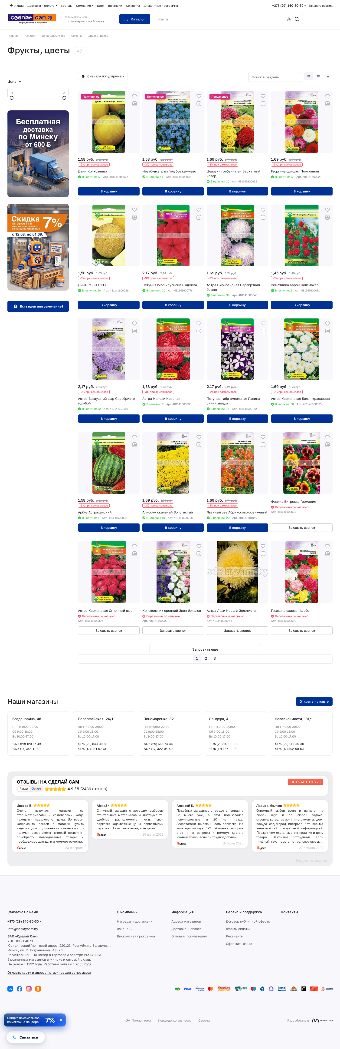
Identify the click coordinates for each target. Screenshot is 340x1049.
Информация (182, 912)
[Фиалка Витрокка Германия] (302, 463)
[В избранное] (134, 96)
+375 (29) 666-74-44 (158, 744)
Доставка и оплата (186, 929)
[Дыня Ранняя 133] (109, 235)
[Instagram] (29, 989)
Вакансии (125, 929)
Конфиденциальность (174, 1020)
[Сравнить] (134, 103)
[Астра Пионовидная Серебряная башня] (237, 235)
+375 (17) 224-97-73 (92, 749)
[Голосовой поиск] (289, 19)
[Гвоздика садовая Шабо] (302, 572)
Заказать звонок (320, 5)
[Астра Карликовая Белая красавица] (302, 349)
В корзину (109, 191)
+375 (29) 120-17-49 (26, 744)
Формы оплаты (238, 929)
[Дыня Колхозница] (109, 122)
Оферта (204, 1020)
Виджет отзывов (311, 861)
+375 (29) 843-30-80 (93, 744)
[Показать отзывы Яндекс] (24, 789)
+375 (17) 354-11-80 (26, 749)
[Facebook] (19, 989)
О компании (127, 912)
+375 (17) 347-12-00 (223, 749)
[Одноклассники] (38, 989)
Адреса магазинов (186, 921)
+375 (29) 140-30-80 (223, 744)
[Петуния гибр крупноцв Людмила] (173, 235)
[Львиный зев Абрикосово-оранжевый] (237, 463)
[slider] (11, 98)
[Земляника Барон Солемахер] (302, 235)
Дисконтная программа (136, 936)
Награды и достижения (135, 921)
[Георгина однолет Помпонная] (302, 122)
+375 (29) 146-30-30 (289, 744)
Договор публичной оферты (248, 921)
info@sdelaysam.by (22, 929)
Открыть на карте (314, 701)
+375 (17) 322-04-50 (158, 749)
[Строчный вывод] (318, 76)
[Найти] (297, 19)
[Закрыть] (61, 1020)
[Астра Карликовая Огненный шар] (109, 572)
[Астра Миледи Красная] (173, 349)
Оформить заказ (239, 944)
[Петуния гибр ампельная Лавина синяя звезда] (237, 349)
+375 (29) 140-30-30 (288, 5)
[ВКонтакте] (10, 989)
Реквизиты (234, 936)
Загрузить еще (205, 649)
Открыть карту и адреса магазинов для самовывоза (49, 972)
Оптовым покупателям (189, 936)
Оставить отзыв (305, 782)
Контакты (289, 912)
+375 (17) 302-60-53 (289, 749)
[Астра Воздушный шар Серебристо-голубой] (109, 349)
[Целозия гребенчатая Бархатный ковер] (237, 122)
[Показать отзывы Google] (36, 789)
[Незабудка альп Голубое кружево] (173, 122)
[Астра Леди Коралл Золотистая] (237, 572)
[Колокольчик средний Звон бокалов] (173, 572)
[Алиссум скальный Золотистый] (173, 463)
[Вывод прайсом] (328, 76)
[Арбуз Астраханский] (109, 463)
